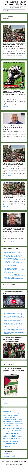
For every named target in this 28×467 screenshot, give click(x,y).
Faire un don (6, 405)
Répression (15, 441)
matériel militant (10, 433)
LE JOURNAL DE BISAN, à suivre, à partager (14, 272)
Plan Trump (8, 438)
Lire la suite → (21, 55)
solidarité (6, 446)
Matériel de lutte (16, 431)
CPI (17, 419)
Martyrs (8, 431)
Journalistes (22, 428)
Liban (4, 431)
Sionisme (15, 444)
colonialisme (22, 418)
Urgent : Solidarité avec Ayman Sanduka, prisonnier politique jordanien (13, 127)
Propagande (21, 438)
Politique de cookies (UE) (9, 455)
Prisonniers (15, 438)
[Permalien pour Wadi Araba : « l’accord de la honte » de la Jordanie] (14, 188)
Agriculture (15, 411)
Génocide (7, 425)
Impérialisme (13, 428)
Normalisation (20, 436)
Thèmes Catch (19, 464)
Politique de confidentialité (9, 456)
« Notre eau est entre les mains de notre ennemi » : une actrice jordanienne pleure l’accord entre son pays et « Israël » (14, 230)
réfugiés (9, 441)
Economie (5, 423)
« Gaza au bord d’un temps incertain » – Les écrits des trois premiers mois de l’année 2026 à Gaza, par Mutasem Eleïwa (14, 264)
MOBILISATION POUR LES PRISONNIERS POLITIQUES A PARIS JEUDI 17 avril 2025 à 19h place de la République (14, 93)
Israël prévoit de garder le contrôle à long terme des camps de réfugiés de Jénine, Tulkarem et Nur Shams (14, 329)
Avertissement (7, 453)
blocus (19, 415)
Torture (12, 446)
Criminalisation (10, 421)
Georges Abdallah (18, 423)
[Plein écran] (23, 306)
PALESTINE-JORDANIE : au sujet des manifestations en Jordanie (13, 163)
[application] (14, 301)
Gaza (12, 423)
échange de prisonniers (19, 446)
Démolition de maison (18, 421)
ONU (4, 438)
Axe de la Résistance (12, 415)
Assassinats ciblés (13, 413)
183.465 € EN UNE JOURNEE (10, 258)
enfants (9, 423)
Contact (5, 403)
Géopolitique (16, 426)
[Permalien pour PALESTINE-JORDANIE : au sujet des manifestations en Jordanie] (14, 153)
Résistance (7, 444)
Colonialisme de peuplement (9, 419)
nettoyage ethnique (10, 436)
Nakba (18, 433)
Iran (18, 428)
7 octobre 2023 (8, 412)
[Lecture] (5, 306)
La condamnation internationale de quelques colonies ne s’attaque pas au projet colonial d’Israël (13, 321)
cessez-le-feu (7, 418)
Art (8, 413)
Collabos (15, 418)
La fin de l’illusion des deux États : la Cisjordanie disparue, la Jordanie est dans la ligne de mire (14, 44)
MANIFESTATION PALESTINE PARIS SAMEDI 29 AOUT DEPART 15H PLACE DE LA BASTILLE (14, 252)
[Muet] (21, 306)
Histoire (5, 428)
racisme (4, 441)
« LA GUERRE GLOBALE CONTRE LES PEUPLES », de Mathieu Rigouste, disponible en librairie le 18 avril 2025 (14, 276)
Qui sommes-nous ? (8, 402)
